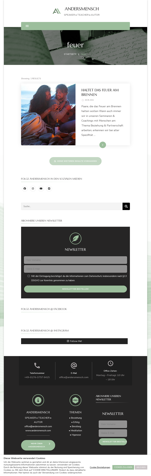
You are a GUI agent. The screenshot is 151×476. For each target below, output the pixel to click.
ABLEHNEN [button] (141, 467)
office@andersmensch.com (73, 377)
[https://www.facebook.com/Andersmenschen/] (25, 189)
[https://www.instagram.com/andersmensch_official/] (33, 189)
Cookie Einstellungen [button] (100, 467)
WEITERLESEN (97, 145)
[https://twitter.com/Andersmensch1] (49, 189)
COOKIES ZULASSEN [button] (123, 467)
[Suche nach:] (72, 206)
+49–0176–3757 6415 (37, 377)
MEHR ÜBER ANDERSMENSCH (36, 445)
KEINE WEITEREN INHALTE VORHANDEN (77, 161)
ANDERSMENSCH (82, 9)
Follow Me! (76, 341)
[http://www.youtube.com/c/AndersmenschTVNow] (41, 189)
